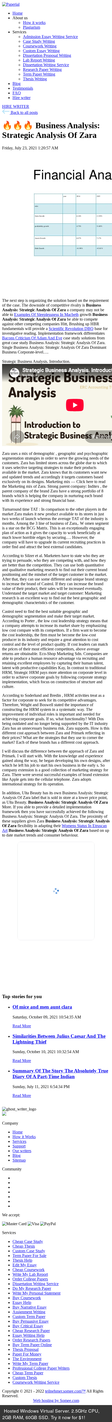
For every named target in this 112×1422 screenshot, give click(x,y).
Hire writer (21, 97)
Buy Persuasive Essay (31, 1321)
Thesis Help (22, 1260)
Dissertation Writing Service (46, 65)
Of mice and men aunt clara (42, 1007)
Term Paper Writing (39, 74)
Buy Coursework (27, 1298)
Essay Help (22, 1302)
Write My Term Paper (30, 1363)
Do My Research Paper (32, 1288)
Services (19, 1141)
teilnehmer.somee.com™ (65, 1391)
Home (18, 13)
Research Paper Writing (42, 69)
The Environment (27, 1359)
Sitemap (19, 1160)
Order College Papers (30, 1279)
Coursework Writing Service (36, 1382)
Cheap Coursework (29, 1269)
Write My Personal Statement (36, 1293)
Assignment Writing (29, 1312)
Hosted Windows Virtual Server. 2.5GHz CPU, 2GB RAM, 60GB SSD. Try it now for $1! (50, 1413)
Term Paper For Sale (29, 1255)
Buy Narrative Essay (30, 1307)
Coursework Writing (40, 46)
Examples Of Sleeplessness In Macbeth (46, 314)
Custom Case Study (29, 1251)
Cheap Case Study (28, 1241)
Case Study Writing (39, 41)
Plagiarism (31, 27)
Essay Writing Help (29, 1335)
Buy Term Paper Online (32, 1344)
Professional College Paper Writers (41, 1368)
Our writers (22, 1151)
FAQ (17, 93)
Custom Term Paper (29, 1316)
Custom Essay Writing (41, 50)
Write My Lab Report (30, 1274)
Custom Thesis (25, 1377)
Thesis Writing (35, 79)
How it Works (24, 1136)
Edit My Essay (25, 1265)
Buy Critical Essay (28, 1326)
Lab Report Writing (39, 60)
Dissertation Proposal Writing (47, 55)
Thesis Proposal (26, 1349)
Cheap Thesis (24, 1246)
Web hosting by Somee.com (56, 1400)
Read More (22, 1026)
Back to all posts (24, 112)
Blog (17, 83)
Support (19, 1146)
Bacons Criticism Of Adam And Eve (32, 338)
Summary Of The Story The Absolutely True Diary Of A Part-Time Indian (60, 1073)
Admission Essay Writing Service (50, 36)
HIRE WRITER (15, 106)
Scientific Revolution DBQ (71, 328)
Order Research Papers (31, 1340)
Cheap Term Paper (28, 1373)
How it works (34, 22)
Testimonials (23, 88)
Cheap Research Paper (31, 1330)
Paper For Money (27, 1354)
